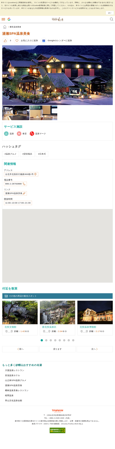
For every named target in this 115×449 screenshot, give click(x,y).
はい (110, 13)
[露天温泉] (15, 113)
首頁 (4, 26)
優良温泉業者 (15, 27)
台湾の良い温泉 (57, 19)
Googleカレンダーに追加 (60, 40)
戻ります (57, 349)
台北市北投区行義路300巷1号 (19, 174)
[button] (42, 340)
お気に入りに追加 (29, 40)
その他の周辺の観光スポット (23, 296)
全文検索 (111, 19)
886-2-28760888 (13, 184)
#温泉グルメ (11, 154)
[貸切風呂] (43, 113)
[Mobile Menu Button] (3, 19)
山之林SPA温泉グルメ (15, 380)
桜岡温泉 (9, 395)
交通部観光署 (57, 411)
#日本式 (42, 154)
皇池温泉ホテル (12, 375)
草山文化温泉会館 (13, 400)
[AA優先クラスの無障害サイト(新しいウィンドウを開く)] (57, 433)
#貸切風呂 (27, 154)
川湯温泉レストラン (14, 370)
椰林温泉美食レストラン (17, 390)
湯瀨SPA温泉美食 (13, 193)
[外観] (57, 75)
